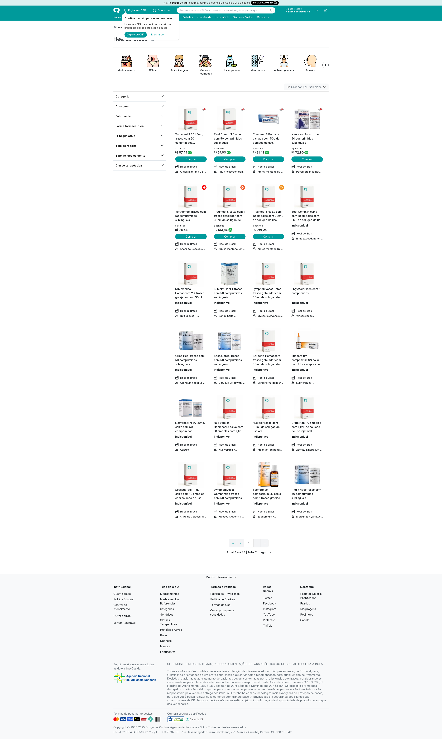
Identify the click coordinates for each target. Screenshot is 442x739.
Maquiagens (308, 609)
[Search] (271, 10)
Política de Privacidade (225, 593)
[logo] (116, 10)
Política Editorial (123, 599)
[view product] (191, 119)
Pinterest (269, 620)
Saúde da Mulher (243, 17)
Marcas (165, 646)
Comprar (191, 159)
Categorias (167, 609)
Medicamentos (169, 593)
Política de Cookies (222, 599)
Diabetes (187, 17)
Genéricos (263, 17)
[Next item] (325, 65)
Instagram (269, 609)
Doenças (166, 641)
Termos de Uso (220, 605)
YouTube (269, 614)
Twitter (267, 598)
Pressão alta (204, 17)
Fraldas (305, 603)
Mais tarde (157, 34)
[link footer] (176, 719)
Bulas (163, 635)
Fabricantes (167, 652)
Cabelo (304, 620)
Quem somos (122, 593)
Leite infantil (222, 17)
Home (120, 27)
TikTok (267, 625)
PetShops (306, 614)
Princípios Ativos (171, 629)
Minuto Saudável (124, 623)
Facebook (269, 603)
